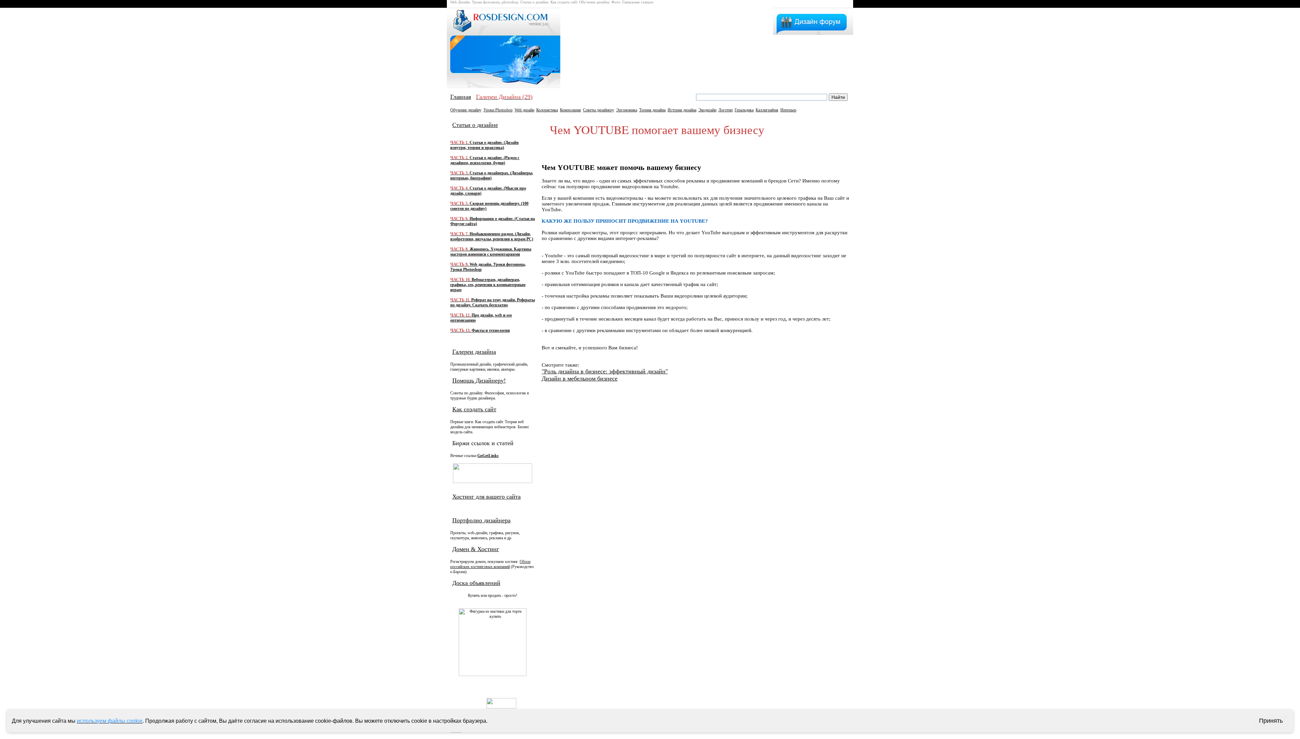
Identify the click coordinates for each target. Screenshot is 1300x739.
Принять (1271, 720)
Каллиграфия (767, 110)
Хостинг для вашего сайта (486, 496)
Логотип (725, 110)
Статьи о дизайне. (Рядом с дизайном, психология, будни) (484, 160)
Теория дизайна (652, 110)
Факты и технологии (480, 330)
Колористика (547, 110)
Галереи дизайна (474, 351)
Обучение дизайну (465, 110)
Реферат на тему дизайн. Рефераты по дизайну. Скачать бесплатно (492, 302)
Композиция (570, 110)
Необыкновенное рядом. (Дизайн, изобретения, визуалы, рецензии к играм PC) (491, 236)
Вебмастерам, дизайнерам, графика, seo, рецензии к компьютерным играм (487, 284)
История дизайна (682, 110)
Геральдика (744, 110)
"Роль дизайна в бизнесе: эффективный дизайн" (605, 371)
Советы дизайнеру (598, 110)
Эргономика (626, 110)
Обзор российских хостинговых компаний (490, 564)
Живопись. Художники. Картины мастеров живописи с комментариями (490, 252)
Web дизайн (524, 110)
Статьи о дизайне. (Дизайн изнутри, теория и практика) (484, 145)
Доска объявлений (476, 583)
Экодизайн (707, 110)
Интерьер (788, 110)
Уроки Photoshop (498, 110)
